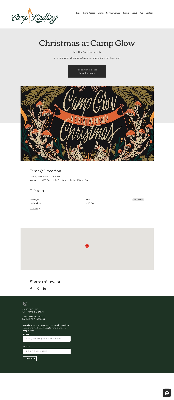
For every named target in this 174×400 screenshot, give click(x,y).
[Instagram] (25, 303)
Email (26, 334)
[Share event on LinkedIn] (44, 288)
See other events (87, 73)
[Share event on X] (37, 288)
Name (26, 346)
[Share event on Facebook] (31, 288)
